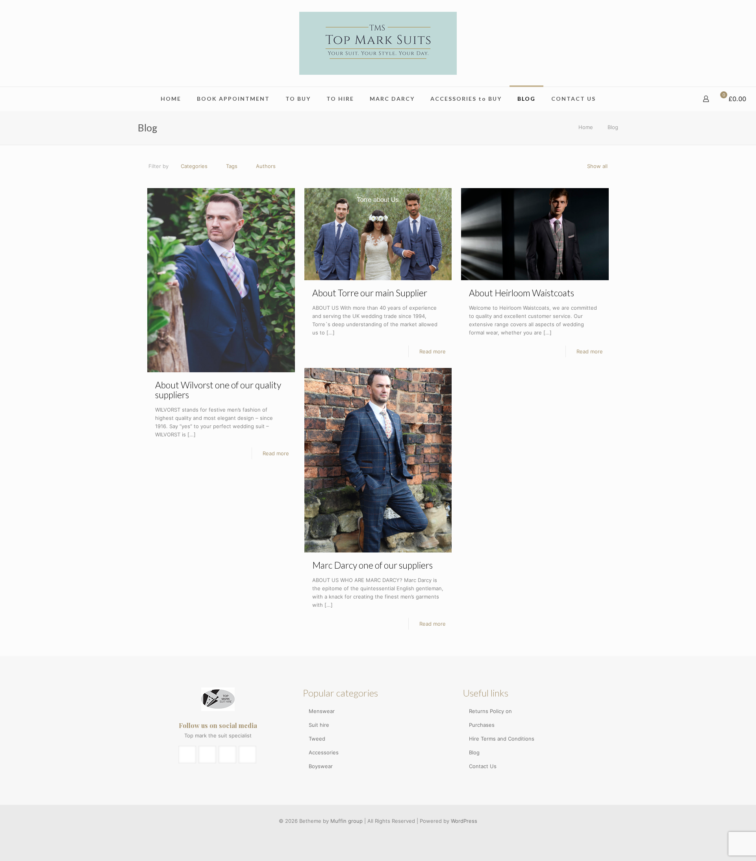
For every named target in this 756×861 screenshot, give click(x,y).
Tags (231, 166)
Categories (194, 166)
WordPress (464, 821)
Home (585, 127)
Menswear (322, 711)
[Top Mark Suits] (378, 43)
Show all (597, 166)
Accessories (324, 752)
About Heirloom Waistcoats (521, 292)
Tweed (317, 738)
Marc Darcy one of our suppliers (372, 565)
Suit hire (319, 725)
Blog (474, 752)
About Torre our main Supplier (369, 292)
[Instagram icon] (382, 833)
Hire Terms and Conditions (501, 738)
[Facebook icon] (374, 833)
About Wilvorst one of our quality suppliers (218, 389)
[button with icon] (187, 754)
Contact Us (483, 766)
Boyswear (321, 766)
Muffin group (346, 821)
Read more (276, 453)
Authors (266, 166)
